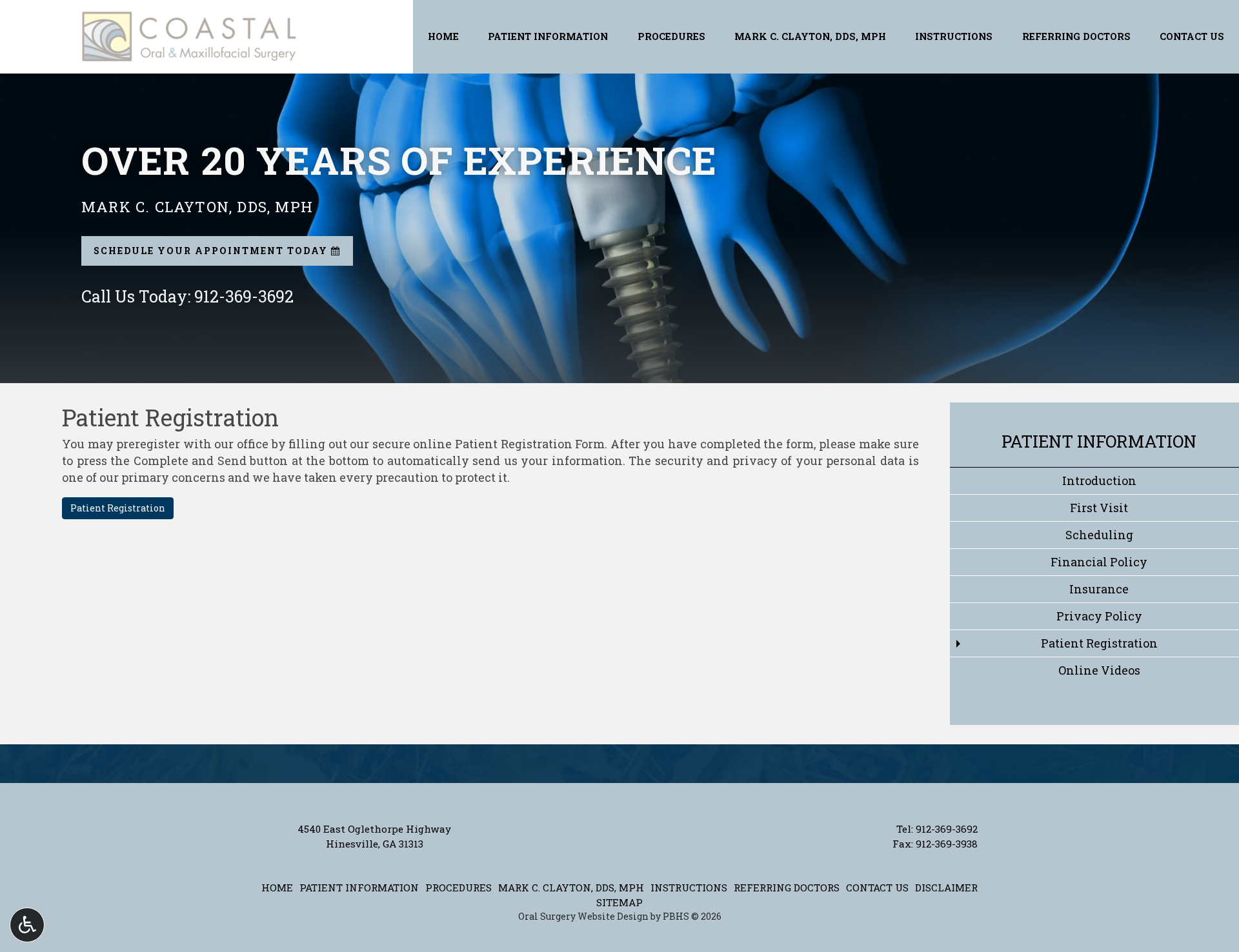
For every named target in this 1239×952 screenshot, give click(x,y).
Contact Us (1192, 37)
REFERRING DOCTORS (1076, 37)
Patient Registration (117, 508)
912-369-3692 (947, 828)
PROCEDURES (671, 37)
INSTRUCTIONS (953, 37)
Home (443, 37)
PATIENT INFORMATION (548, 37)
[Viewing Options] (27, 924)
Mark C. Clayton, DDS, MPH (810, 37)
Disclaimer (946, 887)
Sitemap (619, 902)
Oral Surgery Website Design (583, 916)
